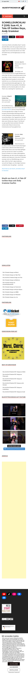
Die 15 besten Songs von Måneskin (11, 294)
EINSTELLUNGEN (14, 670)
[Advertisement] (14, 520)
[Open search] (24, 16)
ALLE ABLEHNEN (14, 667)
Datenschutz (11, 672)
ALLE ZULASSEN (14, 664)
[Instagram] (21, 1)
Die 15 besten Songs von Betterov (11, 280)
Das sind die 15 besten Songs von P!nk (12, 277)
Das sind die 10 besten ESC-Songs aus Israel (14, 391)
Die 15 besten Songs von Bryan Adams (12, 289)
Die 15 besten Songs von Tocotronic (12, 287)
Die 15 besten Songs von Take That (11, 275)
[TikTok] (23, 1)
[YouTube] (19, 1)
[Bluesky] (4, 597)
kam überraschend (6, 109)
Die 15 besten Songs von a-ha (10, 297)
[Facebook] (25, 1)
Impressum (17, 672)
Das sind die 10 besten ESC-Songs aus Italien (14, 371)
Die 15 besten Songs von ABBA (11, 292)
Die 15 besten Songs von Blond (10, 272)
